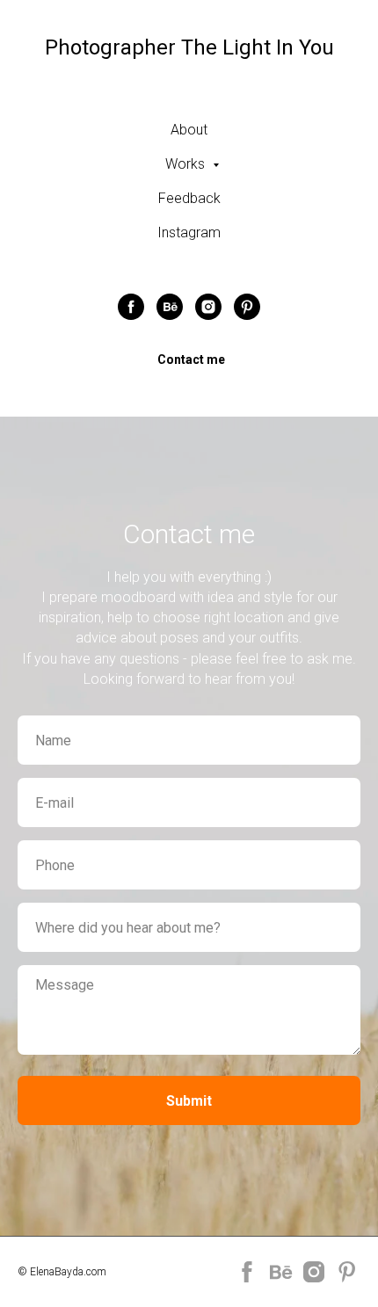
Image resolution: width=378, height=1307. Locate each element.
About (189, 129)
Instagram (189, 232)
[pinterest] (247, 307)
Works (186, 164)
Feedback (189, 198)
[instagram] (208, 307)
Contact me (191, 359)
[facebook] (131, 307)
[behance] (169, 307)
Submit (189, 1101)
